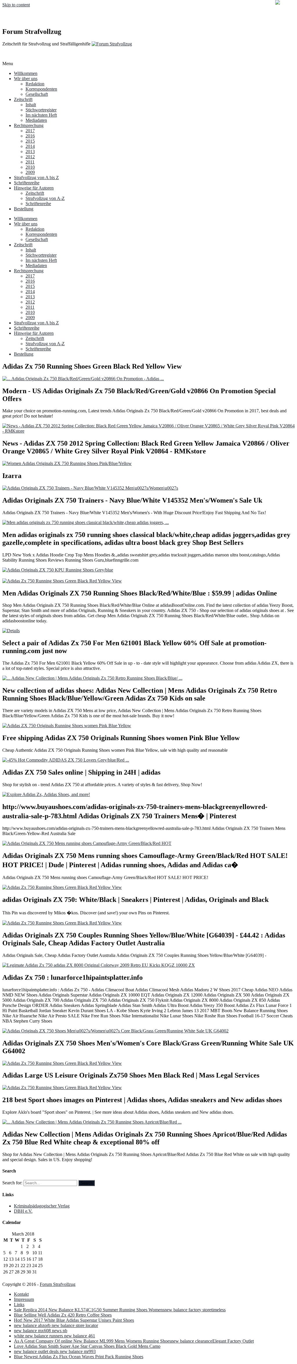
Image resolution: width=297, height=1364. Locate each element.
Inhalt (31, 104)
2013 (30, 151)
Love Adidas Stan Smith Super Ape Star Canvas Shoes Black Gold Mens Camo (87, 1346)
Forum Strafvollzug (57, 1284)
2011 (30, 161)
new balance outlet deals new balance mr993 (55, 1351)
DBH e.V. (23, 1211)
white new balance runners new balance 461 (54, 1335)
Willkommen (25, 73)
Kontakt (21, 1294)
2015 (30, 141)
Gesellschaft (37, 94)
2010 (30, 167)
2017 (30, 130)
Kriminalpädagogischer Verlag (42, 1205)
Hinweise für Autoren (34, 187)
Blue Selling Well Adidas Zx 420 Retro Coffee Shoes (63, 1314)
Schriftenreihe (26, 182)
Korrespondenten (41, 89)
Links (19, 1304)
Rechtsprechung (29, 125)
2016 (30, 135)
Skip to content (16, 4)
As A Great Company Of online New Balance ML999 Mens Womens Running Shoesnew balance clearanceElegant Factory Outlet (134, 1341)
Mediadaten (36, 120)
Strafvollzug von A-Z (45, 198)
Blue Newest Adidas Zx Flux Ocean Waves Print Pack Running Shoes (78, 1356)
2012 (30, 156)
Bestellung (23, 208)
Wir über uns (25, 78)
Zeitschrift (23, 99)
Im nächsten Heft (41, 115)
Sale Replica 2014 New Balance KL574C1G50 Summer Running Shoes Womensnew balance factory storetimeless (120, 1309)
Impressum (24, 1299)
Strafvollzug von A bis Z (36, 177)
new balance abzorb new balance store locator (56, 1325)
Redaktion (35, 83)
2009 (30, 172)
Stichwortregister (41, 109)
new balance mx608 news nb (40, 1330)
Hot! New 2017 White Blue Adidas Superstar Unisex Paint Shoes (74, 1320)
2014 (30, 146)
